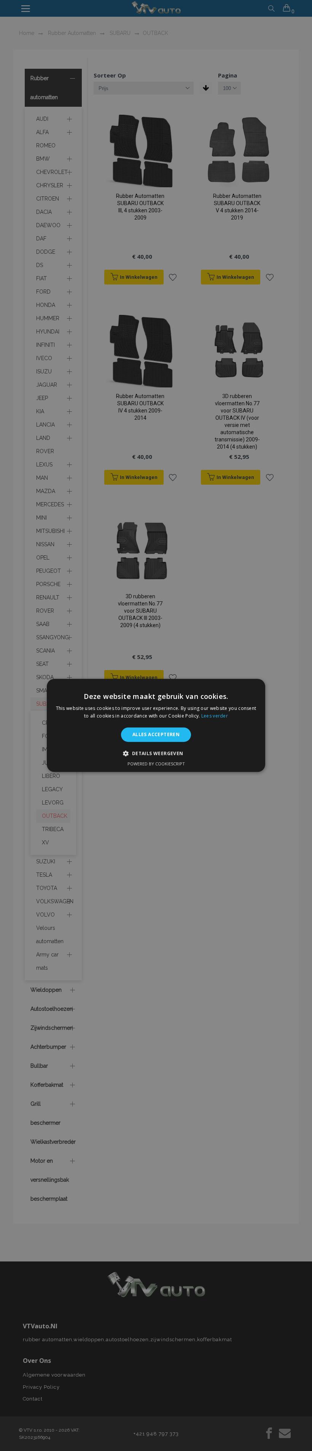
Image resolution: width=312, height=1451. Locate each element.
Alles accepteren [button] (156, 734)
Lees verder (214, 716)
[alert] (156, 725)
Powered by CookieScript (156, 764)
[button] (156, 753)
